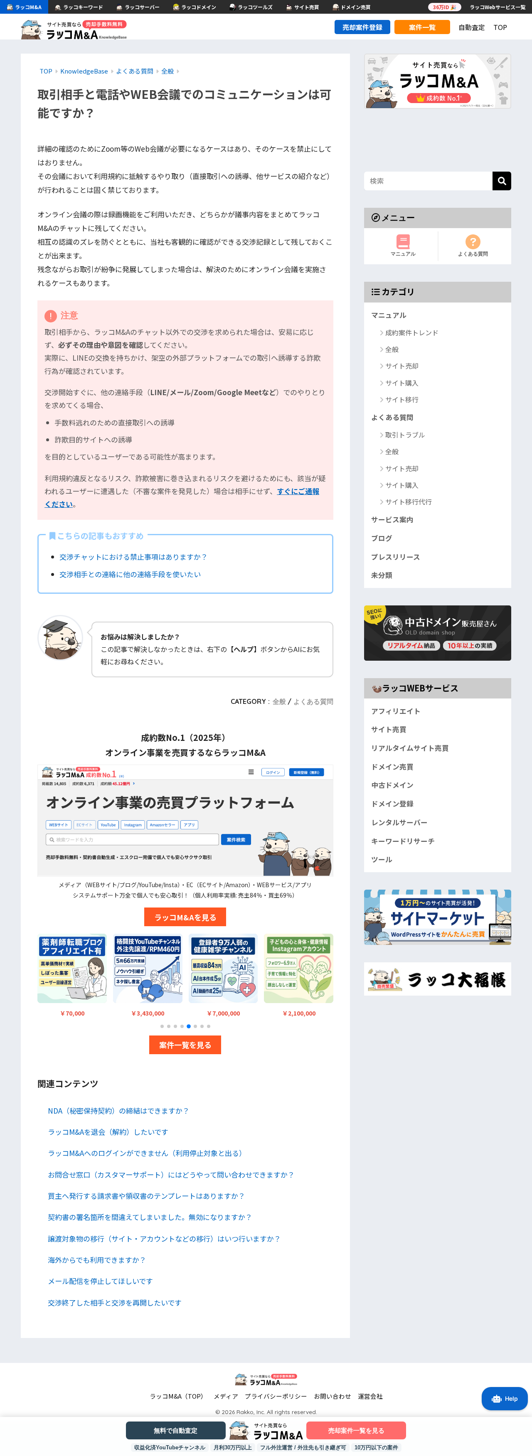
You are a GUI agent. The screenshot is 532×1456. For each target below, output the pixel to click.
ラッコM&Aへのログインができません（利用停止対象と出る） (147, 1153)
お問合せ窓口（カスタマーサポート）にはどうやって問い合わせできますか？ (171, 1174)
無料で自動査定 (175, 1430)
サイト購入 (402, 383)
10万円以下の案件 (376, 1447)
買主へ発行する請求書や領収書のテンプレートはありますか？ (146, 1195)
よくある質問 (313, 701)
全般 (279, 701)
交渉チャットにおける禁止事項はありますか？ (133, 556)
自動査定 (471, 27)
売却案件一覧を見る (356, 1430)
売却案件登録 (362, 27)
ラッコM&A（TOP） (178, 1396)
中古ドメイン (392, 785)
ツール (381, 859)
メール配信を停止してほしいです (100, 1281)
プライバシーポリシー (276, 1396)
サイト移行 (402, 399)
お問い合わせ (332, 1396)
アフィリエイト (396, 711)
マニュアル (403, 254)
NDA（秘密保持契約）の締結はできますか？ (119, 1110)
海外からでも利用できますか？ (97, 1259)
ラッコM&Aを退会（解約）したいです (108, 1131)
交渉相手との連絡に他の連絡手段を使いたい (130, 574)
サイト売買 (388, 729)
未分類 (381, 575)
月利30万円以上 (233, 1447)
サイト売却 (402, 366)
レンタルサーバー (399, 822)
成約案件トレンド (411, 332)
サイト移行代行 (408, 502)
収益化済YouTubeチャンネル (169, 1447)
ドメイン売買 (392, 767)
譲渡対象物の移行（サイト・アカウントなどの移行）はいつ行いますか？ (164, 1238)
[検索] (502, 181)
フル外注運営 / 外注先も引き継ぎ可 (303, 1447)
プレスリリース (395, 557)
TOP (500, 27)
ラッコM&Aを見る (185, 917)
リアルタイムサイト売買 (410, 748)
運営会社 (370, 1396)
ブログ (381, 538)
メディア (226, 1396)
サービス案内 (392, 519)
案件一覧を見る (185, 1044)
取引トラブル (405, 435)
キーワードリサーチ (403, 841)
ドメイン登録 (392, 804)
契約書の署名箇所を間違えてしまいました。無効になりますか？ (150, 1217)
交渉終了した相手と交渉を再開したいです (115, 1302)
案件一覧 (422, 27)
